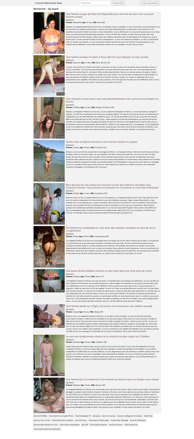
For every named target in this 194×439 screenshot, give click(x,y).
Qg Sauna (96, 416)
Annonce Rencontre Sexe (48, 3)
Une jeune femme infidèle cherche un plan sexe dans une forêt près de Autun (109, 270)
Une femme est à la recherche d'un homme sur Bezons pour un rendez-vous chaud (112, 379)
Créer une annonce (150, 3)
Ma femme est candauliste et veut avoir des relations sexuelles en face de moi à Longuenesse (110, 229)
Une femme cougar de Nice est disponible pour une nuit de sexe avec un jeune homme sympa (109, 15)
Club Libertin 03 (131, 425)
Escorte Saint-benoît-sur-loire (46, 425)
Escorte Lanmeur (116, 425)
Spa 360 (85, 425)
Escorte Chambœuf (138, 420)
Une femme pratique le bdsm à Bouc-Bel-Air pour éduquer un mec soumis (107, 57)
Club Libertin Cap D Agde (99, 420)
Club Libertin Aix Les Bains (62, 420)
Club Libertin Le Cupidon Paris (61, 416)
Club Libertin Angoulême (70, 425)
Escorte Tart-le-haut (42, 420)
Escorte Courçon (109, 416)
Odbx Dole (148, 416)
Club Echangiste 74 (83, 416)
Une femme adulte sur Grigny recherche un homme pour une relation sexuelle (109, 306)
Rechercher (118, 3)
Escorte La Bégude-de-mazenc (130, 416)
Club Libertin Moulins (98, 425)
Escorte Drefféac (40, 416)
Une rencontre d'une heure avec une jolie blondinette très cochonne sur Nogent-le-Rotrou (112, 100)
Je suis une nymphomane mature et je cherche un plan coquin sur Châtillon (108, 336)
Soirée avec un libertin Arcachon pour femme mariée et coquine (101, 141)
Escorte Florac (81, 420)
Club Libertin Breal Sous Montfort (47, 429)
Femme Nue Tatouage (119, 420)
